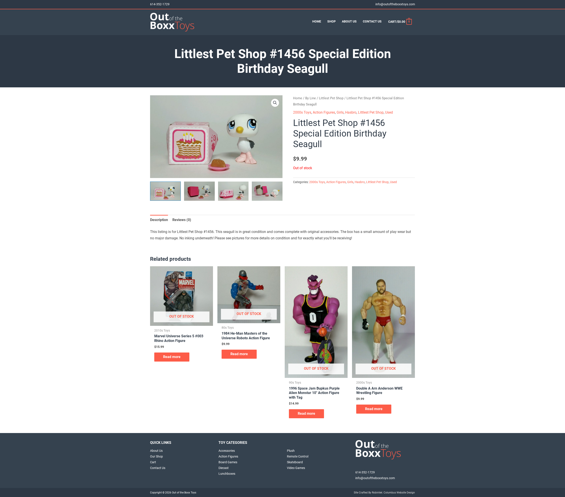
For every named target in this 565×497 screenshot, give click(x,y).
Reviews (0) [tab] (181, 220)
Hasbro (350, 112)
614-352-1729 (160, 4)
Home (297, 98)
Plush (291, 450)
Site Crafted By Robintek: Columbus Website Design (384, 492)
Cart (153, 462)
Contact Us (157, 468)
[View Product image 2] (199, 191)
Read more (172, 357)
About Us (156, 450)
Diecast (223, 468)
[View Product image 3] (233, 191)
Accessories (226, 450)
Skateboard (295, 462)
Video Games (296, 468)
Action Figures (324, 112)
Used (389, 112)
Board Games (227, 462)
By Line (310, 98)
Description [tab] (159, 220)
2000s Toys (302, 112)
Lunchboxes (226, 473)
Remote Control (297, 456)
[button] (275, 103)
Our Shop (156, 456)
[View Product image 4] (267, 191)
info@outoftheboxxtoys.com (395, 4)
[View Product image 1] (165, 191)
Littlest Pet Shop (331, 98)
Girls (340, 112)
